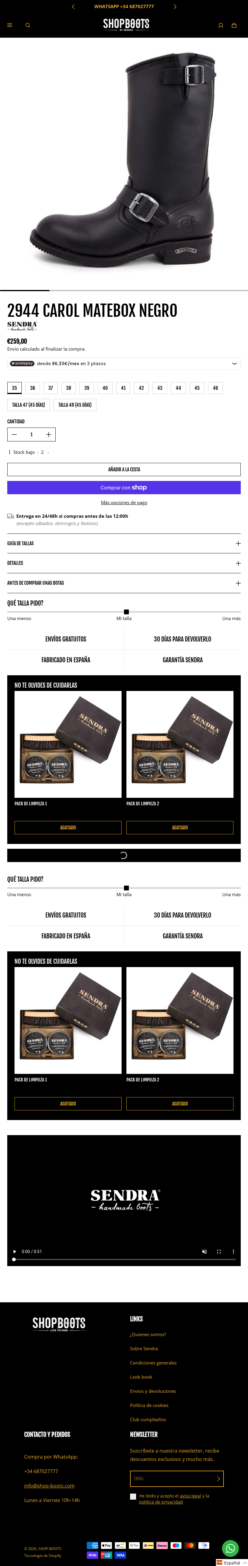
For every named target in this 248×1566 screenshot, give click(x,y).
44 (178, 388)
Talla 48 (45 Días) (75, 405)
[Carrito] (234, 25)
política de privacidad (161, 1502)
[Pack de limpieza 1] (68, 744)
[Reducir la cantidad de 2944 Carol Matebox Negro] (14, 434)
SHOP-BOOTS (49, 1548)
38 (68, 388)
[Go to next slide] (175, 6)
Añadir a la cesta (124, 469)
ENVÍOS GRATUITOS (124, 6)
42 (141, 388)
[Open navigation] (14, 25)
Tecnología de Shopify (42, 1555)
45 (197, 388)
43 (159, 388)
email (139, 1479)
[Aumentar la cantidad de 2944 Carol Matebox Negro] (48, 434)
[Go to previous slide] (73, 6)
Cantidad (15, 422)
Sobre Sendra (144, 1348)
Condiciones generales (153, 1363)
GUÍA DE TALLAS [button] (20, 543)
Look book (141, 1377)
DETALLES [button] (15, 563)
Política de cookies (149, 1405)
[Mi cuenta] (220, 25)
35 (14, 388)
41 (123, 388)
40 (105, 388)
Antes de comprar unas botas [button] (35, 583)
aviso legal (190, 1496)
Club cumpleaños (148, 1419)
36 (32, 388)
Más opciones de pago (124, 502)
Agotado (68, 828)
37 (50, 388)
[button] (232, 1562)
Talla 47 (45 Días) (28, 405)
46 (215, 388)
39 (86, 388)
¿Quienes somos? (148, 1334)
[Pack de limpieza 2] (179, 744)
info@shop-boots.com (49, 1485)
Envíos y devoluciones (153, 1391)
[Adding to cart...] (124, 855)
